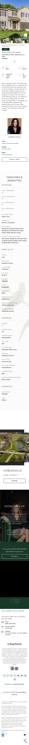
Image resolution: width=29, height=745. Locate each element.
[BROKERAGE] (25, 675)
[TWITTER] (14, 675)
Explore (14, 480)
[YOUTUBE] (18, 675)
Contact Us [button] (14, 532)
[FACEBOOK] (4, 675)
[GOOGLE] (14, 679)
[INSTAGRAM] (7, 675)
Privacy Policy (21, 692)
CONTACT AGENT (14, 159)
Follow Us (14, 556)
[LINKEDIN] (11, 675)
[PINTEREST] (21, 675)
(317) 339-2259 (6, 149)
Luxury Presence (18, 684)
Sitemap (14, 694)
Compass (10, 649)
